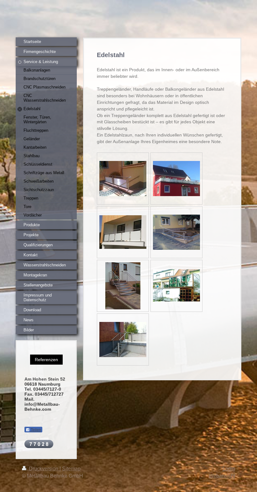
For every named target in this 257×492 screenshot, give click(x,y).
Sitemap (71, 468)
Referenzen (46, 359)
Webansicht (222, 476)
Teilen (35, 430)
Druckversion (44, 468)
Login (229, 468)
